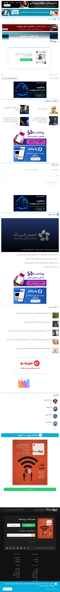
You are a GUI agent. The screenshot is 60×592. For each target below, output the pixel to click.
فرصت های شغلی (16, 575)
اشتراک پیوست (30, 489)
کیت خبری (18, 577)
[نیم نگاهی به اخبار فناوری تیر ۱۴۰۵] (24, 114)
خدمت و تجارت (35, 575)
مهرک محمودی (48, 400)
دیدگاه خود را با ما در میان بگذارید (31, 169)
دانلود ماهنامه (28, 525)
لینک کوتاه (6, 78)
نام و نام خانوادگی (55, 169)
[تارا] (30, 137)
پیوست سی (17, 559)
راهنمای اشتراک (17, 573)
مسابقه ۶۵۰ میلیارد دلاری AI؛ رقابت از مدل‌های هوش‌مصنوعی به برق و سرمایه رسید (36, 255)
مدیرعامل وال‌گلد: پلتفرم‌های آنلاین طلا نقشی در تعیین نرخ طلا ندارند (40, 263)
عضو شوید (48, 589)
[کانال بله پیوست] (30, 12)
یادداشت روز (35, 559)
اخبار (37, 557)
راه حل (36, 579)
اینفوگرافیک (17, 562)
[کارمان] (30, 383)
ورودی (36, 569)
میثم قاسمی (49, 422)
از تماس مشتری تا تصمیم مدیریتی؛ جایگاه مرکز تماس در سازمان (41, 259)
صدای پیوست (17, 557)
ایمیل (58, 175)
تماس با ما (18, 571)
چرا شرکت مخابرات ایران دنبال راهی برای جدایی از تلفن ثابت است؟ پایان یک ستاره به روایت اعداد (10, 121)
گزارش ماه (36, 571)
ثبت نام (6, 19)
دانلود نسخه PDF (54, 78)
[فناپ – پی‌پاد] (30, 153)
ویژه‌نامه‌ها (18, 569)
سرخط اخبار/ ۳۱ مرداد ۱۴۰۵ (50, 267)
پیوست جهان (35, 581)
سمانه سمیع (48, 415)
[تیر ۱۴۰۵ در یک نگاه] (53, 114)
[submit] (33, 535)
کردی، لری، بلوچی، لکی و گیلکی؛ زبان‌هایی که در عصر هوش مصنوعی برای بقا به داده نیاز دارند (28, 340)
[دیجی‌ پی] (30, 4)
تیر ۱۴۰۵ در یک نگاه (42, 109)
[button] (58, 19)
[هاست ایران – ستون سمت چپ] (30, 90)
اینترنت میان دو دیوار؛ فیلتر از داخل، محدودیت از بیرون (37, 322)
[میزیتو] (30, 366)
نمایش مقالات (14, 525)
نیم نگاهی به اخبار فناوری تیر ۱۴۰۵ (11, 109)
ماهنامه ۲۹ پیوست (26, 60)
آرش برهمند (49, 407)
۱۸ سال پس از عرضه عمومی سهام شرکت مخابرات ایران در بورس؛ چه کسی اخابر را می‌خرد (29, 331)
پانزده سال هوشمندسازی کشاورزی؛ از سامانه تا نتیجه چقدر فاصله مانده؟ (33, 313)
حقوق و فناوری (35, 577)
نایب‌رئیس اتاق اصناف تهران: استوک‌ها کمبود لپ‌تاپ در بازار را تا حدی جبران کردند (39, 120)
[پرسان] (30, 27)
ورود (13, 19)
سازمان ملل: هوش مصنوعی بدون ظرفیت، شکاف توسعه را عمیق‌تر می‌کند (33, 348)
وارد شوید (7, 589)
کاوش (36, 562)
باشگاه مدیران (35, 573)
